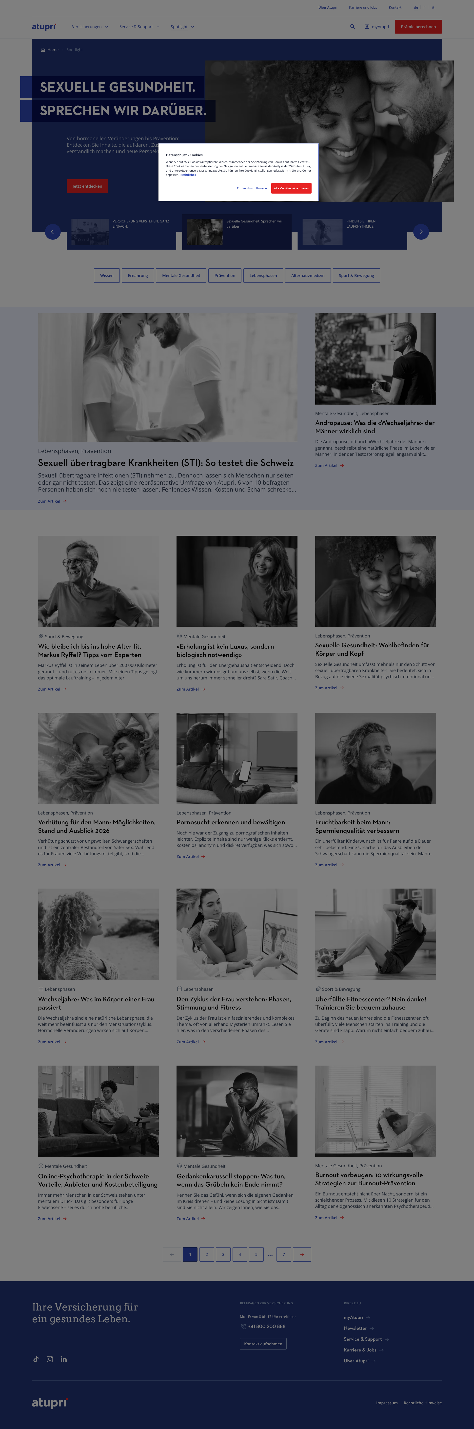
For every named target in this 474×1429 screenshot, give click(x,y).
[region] (238, 172)
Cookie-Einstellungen (252, 188)
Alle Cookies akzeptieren (291, 188)
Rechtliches (188, 175)
